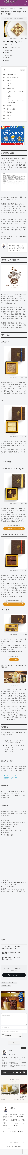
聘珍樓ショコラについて (13, 77)
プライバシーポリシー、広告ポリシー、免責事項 (14, 1142)
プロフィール (13, 1141)
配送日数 (9, 112)
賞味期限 (9, 106)
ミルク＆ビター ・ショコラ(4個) (16, 92)
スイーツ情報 (19, 8)
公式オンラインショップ (11, 775)
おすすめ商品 (10, 88)
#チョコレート (12, 982)
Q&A (8, 118)
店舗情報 (9, 115)
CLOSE (22, 70)
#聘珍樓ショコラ (6, 985)
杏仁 (9, 85)
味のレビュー (10, 80)
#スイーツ (4, 982)
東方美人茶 (11, 83)
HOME (2, 1138)
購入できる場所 (11, 109)
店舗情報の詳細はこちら (11, 778)
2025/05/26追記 (11, 74)
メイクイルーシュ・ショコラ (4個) (15, 95)
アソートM (11, 98)
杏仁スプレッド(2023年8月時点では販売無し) (16, 101)
